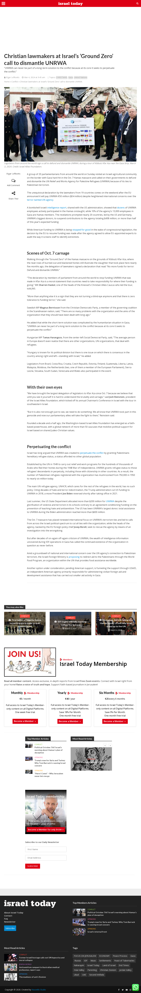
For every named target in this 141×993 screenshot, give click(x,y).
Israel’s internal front (97, 932)
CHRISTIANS (61, 77)
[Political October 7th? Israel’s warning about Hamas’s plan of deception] (28, 745)
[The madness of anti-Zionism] (10, 976)
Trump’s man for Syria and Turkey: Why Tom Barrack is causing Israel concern (50, 763)
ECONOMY (104, 955)
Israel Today (93, 965)
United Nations (80, 77)
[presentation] (105, 745)
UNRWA (110, 501)
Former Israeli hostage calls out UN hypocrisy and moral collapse (41, 958)
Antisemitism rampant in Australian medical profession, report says (39, 968)
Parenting (92, 970)
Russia (77, 960)
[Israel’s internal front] (79, 931)
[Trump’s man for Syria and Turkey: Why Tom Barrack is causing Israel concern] (28, 758)
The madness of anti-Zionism (91, 762)
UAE (84, 974)
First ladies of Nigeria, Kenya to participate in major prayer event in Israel (25, 623)
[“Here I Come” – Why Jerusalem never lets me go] (28, 771)
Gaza (70, 77)
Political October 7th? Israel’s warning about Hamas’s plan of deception (49, 750)
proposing (74, 556)
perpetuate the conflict (92, 452)
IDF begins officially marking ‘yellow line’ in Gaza (72, 623)
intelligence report (56, 207)
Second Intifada (96, 974)
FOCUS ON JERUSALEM (85, 955)
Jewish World (25, 964)
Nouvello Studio (39, 989)
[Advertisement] (70, 31)
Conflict (14, 81)
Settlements (105, 960)
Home (7, 81)
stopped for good (81, 229)
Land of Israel (109, 965)
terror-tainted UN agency (40, 199)
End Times (124, 965)
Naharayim (79, 965)
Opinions (39, 757)
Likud (76, 974)
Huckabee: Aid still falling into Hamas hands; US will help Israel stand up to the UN (116, 623)
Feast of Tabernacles (124, 960)
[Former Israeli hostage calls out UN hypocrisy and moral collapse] (10, 957)
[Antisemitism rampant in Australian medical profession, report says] (10, 967)
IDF (85, 960)
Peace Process (120, 955)
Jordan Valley (125, 970)
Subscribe (10, 928)
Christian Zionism (108, 970)
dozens (121, 207)
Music (93, 960)
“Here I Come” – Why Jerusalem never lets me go (49, 774)
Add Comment (13, 185)
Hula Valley (79, 970)
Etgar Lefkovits (13, 173)
